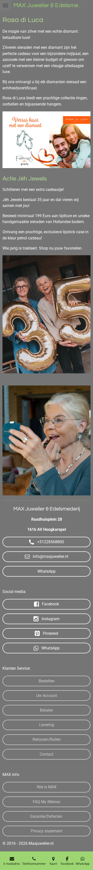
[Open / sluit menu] (5, 5)
